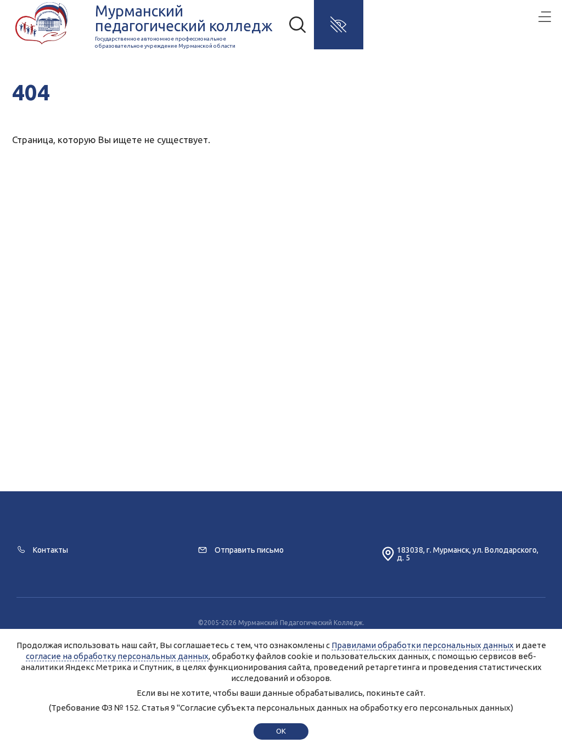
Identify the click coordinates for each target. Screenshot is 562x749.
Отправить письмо (249, 550)
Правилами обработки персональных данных (422, 645)
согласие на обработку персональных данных (117, 656)
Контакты (50, 550)
